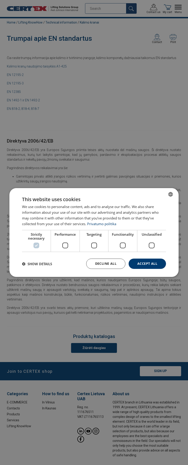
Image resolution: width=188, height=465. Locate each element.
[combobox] (170, 194)
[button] (37, 263)
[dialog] (94, 232)
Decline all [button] (105, 263)
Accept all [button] (147, 263)
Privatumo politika (101, 224)
